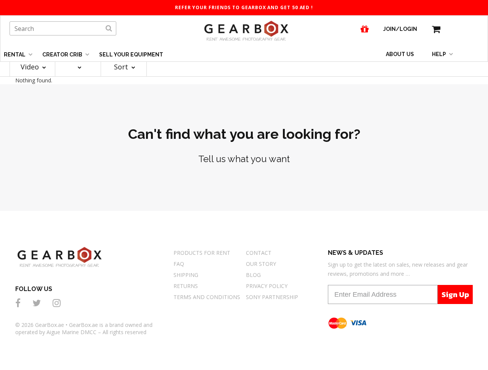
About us (400, 54)
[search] (109, 28)
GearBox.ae (49, 324)
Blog (253, 274)
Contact (258, 252)
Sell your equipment (131, 54)
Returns (185, 286)
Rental (15, 54)
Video (31, 66)
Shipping (185, 274)
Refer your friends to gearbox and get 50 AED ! (244, 7)
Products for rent (201, 252)
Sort (122, 66)
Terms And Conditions (206, 297)
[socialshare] (19, 302)
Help (439, 54)
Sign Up (455, 294)
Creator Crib (62, 54)
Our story (261, 263)
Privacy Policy (266, 286)
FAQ (178, 263)
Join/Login (400, 29)
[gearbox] (436, 29)
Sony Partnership (272, 297)
